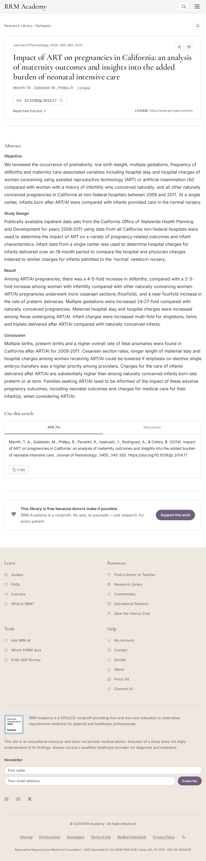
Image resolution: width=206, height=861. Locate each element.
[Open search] (183, 6)
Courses (18, 594)
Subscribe (189, 781)
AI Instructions (49, 837)
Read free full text (27, 111)
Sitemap (26, 837)
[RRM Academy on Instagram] (6, 799)
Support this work (175, 515)
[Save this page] (198, 26)
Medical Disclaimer (131, 837)
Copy (21, 470)
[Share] (179, 47)
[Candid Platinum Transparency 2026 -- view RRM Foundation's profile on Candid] (14, 724)
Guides (17, 574)
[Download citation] (189, 47)
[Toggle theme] (183, 837)
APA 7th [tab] (53, 427)
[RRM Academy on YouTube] (18, 799)
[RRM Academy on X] (30, 799)
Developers (75, 837)
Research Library (18, 25)
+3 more (84, 88)
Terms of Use (101, 837)
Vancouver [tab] (152, 427)
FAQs (15, 584)
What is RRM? (22, 604)
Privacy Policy (164, 837)
